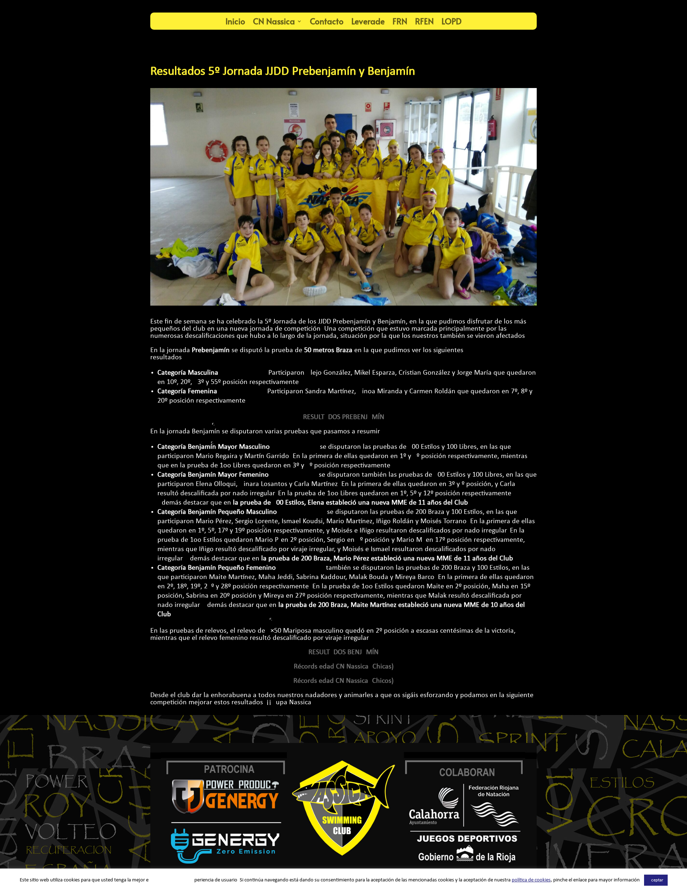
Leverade (368, 20)
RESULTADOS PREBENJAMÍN (343, 417)
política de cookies (531, 880)
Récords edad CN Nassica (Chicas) (344, 666)
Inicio (235, 20)
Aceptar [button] (655, 880)
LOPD (452, 20)
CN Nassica (274, 20)
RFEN (424, 20)
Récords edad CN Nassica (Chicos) (343, 681)
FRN (400, 20)
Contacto (327, 20)
